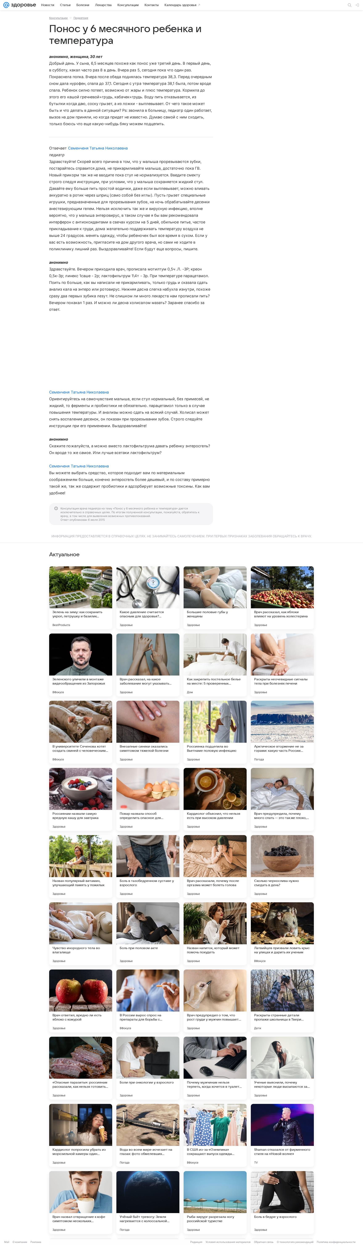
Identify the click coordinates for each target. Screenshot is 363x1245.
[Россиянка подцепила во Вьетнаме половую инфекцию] (215, 732)
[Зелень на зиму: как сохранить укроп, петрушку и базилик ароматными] (80, 597)
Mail (6, 1242)
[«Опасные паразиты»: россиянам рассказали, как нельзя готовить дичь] (80, 1068)
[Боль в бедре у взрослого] (282, 1202)
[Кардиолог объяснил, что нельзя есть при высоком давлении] (215, 799)
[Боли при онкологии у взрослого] (147, 1068)
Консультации (58, 18)
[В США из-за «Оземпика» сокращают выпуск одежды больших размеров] (215, 1135)
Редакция (196, 1242)
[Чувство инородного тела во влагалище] (80, 933)
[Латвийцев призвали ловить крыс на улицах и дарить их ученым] (282, 933)
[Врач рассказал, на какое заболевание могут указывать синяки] (147, 665)
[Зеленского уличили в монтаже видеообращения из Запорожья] (80, 665)
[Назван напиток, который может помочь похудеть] (215, 933)
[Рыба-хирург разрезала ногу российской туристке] (215, 1202)
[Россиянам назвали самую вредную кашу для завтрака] (80, 799)
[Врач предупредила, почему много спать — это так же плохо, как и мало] (282, 799)
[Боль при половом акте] (147, 933)
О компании (20, 1242)
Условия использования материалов (228, 1242)
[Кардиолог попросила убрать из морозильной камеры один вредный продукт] (80, 1135)
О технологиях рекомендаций (295, 1242)
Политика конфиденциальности (336, 1242)
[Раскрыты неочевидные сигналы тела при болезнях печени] (282, 665)
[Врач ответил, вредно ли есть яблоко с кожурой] (80, 1000)
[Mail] (6, 5)
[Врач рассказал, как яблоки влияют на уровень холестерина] (282, 597)
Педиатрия (81, 18)
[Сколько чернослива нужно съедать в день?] (282, 866)
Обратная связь (264, 1242)
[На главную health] (22, 5)
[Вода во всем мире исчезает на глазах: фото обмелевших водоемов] (147, 1135)
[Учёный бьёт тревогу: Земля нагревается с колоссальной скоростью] (147, 1202)
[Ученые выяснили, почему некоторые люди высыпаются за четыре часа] (282, 1068)
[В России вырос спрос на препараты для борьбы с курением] (147, 1000)
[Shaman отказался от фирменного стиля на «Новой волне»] (282, 1135)
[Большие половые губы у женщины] (215, 597)
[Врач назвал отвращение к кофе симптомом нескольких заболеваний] (80, 1202)
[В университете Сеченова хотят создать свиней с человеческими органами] (80, 732)
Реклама (35, 1242)
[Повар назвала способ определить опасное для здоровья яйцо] (147, 799)
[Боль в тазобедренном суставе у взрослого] (147, 866)
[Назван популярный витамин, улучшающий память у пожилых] (80, 866)
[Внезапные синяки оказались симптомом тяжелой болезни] (147, 732)
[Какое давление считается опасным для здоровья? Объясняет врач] (147, 597)
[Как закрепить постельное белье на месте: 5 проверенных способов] (215, 665)
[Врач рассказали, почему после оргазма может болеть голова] (215, 866)
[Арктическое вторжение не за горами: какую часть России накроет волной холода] (282, 732)
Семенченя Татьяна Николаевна (98, 148)
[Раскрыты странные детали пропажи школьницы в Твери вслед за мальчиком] (282, 1000)
